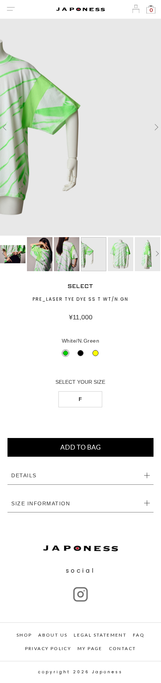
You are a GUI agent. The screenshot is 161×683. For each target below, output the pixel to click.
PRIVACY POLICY (48, 648)
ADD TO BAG (80, 447)
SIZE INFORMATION (40, 503)
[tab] (80, 475)
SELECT (81, 286)
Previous (5, 127)
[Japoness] (80, 9)
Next (155, 127)
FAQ (139, 635)
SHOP (24, 635)
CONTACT (122, 648)
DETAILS (24, 475)
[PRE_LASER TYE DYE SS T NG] (80, 127)
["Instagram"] (80, 594)
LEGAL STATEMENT (100, 635)
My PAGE (90, 648)
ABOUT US (52, 635)
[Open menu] (11, 9)
